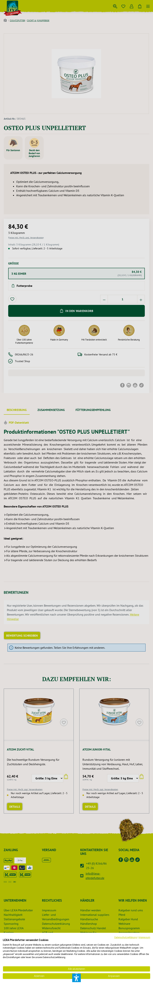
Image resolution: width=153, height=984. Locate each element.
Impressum (144, 937)
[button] (76, 978)
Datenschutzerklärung (125, 937)
